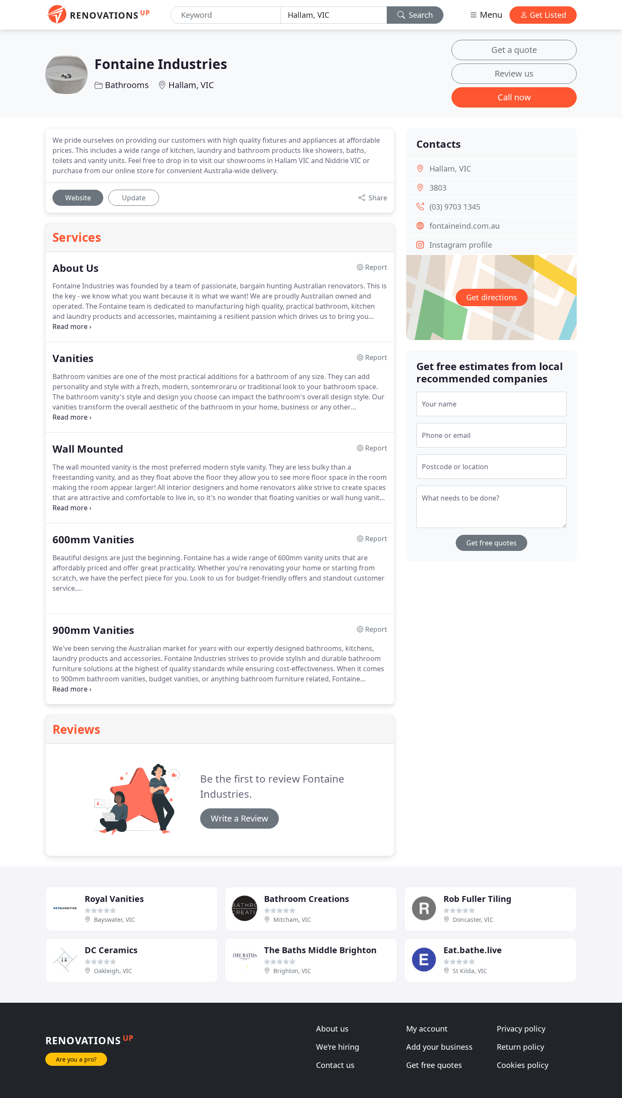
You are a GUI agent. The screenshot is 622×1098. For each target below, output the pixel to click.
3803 (437, 188)
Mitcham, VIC (292, 919)
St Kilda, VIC (470, 971)
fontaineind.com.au (464, 226)
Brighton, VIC (292, 971)
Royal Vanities (114, 898)
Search (420, 15)
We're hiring (337, 1047)
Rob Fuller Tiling (477, 898)
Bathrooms (127, 85)
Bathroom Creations (306, 898)
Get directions (491, 297)
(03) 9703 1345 (454, 207)
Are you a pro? (76, 1059)
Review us (514, 73)
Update (134, 197)
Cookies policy (522, 1065)
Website (78, 197)
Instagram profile (460, 245)
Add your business (439, 1047)
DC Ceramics (111, 950)
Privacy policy (521, 1028)
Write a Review (239, 818)
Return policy (520, 1047)
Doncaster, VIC (473, 919)
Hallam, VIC (191, 85)
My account (427, 1028)
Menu (490, 14)
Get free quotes (491, 543)
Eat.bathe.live (472, 950)
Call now (514, 97)
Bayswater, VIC (114, 919)
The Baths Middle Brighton (320, 950)
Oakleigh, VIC (113, 971)
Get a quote (514, 49)
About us (332, 1028)
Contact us (335, 1065)
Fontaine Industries (160, 64)
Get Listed (547, 15)
